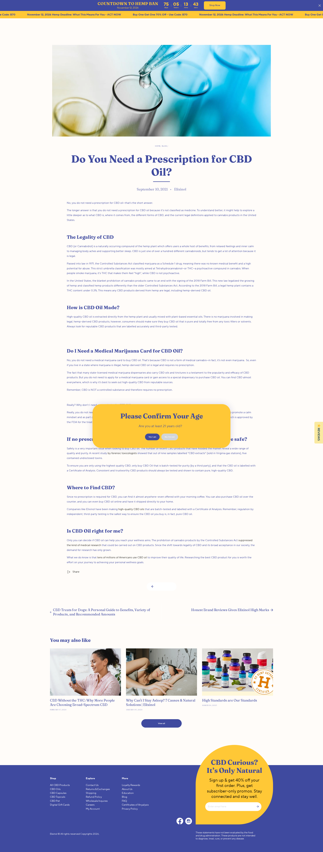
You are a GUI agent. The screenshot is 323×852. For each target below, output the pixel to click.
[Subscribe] (258, 806)
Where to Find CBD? (91, 487)
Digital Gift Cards (60, 804)
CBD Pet (55, 801)
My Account (93, 808)
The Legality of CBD (90, 237)
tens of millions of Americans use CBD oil (122, 557)
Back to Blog (163, 587)
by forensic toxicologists (122, 453)
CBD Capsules (58, 793)
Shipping (91, 793)
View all (161, 723)
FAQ (124, 801)
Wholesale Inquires (97, 801)
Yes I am (152, 437)
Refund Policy (94, 797)
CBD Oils (55, 789)
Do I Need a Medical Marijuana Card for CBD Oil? (125, 351)
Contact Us (92, 785)
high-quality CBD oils (131, 509)
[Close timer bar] (319, 5)
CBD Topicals (57, 797)
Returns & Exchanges (98, 789)
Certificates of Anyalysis (135, 804)
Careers (90, 804)
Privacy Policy (130, 808)
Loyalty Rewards (131, 785)
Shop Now (214, 5)
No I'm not (170, 437)
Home (157, 146)
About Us (127, 789)
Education (128, 793)
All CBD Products (60, 785)
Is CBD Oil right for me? (95, 531)
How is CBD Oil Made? (93, 307)
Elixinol (53, 833)
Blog (164, 146)
